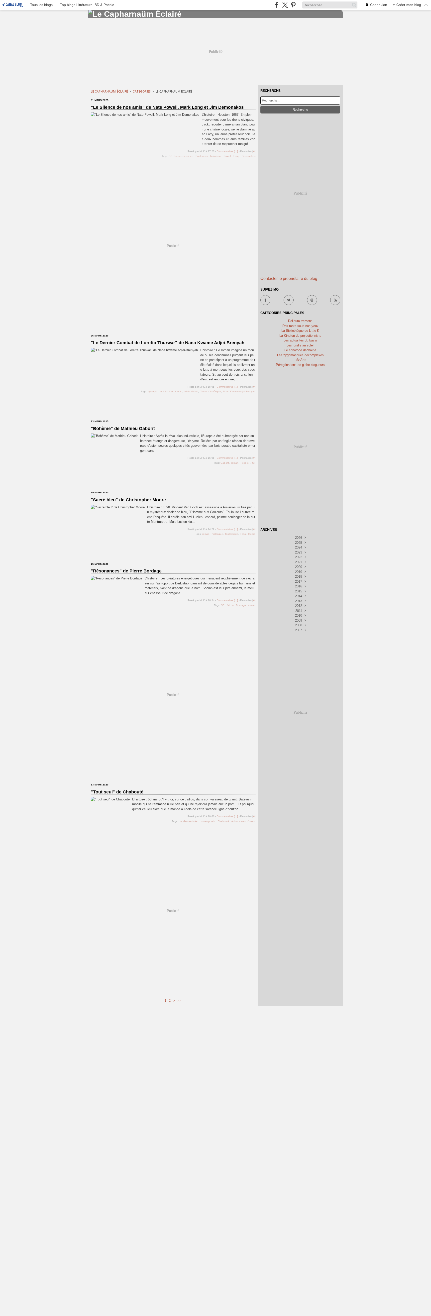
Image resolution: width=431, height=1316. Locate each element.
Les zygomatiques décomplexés (300, 355)
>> (180, 1000)
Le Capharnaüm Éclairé (109, 91)
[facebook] (277, 5)
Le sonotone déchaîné (300, 350)
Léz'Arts (300, 360)
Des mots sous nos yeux (300, 326)
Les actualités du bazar (300, 340)
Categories (142, 91)
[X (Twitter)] (285, 5)
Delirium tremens (300, 321)
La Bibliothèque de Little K (300, 330)
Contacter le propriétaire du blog (288, 278)
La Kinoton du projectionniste (300, 335)
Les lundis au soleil (300, 345)
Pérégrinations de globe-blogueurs (300, 365)
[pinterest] (293, 5)
